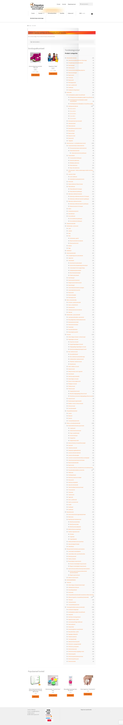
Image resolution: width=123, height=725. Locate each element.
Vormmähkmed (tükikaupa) (76, 221)
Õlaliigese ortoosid (72, 383)
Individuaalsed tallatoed (73, 587)
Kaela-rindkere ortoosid (73, 366)
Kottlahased (71, 374)
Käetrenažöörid (71, 624)
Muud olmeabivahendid (73, 462)
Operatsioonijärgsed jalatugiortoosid (78, 349)
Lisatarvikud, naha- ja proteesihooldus (76, 554)
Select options (35, 74)
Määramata (70, 517)
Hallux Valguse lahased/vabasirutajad (76, 585)
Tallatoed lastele (72, 602)
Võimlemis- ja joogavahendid (74, 644)
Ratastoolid (71, 80)
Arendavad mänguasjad (73, 609)
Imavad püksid (71, 155)
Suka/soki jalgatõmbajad (73, 544)
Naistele (70, 418)
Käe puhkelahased (74, 354)
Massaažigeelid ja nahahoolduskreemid (76, 319)
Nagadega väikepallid (73, 634)
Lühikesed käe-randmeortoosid (77, 359)
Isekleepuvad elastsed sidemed (75, 309)
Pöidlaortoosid (71, 386)
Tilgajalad (70, 140)
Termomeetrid (71, 489)
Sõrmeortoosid (71, 406)
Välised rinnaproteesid (73, 577)
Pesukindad (70, 327)
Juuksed (70, 231)
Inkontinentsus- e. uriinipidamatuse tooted (76, 143)
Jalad (69, 228)
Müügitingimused (72, 4)
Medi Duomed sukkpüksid (75, 526)
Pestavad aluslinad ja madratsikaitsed (78, 148)
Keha (69, 235)
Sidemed (70, 312)
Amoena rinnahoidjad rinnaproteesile (78, 563)
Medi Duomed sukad (74, 524)
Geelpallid (70, 614)
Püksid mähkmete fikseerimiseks (75, 184)
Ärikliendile (69, 92)
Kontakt (64, 4)
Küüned (70, 245)
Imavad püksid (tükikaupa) (75, 158)
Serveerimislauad (73, 435)
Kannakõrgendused (72, 589)
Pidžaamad (70, 472)
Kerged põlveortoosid (74, 391)
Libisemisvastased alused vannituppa (76, 460)
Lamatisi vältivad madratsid (74, 452)
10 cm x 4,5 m (73, 108)
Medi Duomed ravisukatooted (74, 519)
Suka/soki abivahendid (73, 485)
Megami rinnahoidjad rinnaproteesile (78, 566)
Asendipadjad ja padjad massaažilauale (76, 94)
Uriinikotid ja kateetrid (73, 211)
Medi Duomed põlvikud (75, 521)
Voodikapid (70, 507)
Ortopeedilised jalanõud (72, 411)
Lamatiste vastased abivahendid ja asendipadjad (78, 457)
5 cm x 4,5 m (72, 116)
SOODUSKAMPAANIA (71, 580)
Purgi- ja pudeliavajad (74, 433)
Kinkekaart (69, 250)
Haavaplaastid (71, 307)
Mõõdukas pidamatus (74, 163)
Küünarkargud (71, 285)
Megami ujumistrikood (75, 575)
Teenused (40, 13)
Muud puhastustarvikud (73, 322)
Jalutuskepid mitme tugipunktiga (77, 268)
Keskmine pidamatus (74, 160)
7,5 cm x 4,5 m (73, 118)
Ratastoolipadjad (72, 295)
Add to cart (35, 696)
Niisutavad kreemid (74, 243)
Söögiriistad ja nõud (74, 440)
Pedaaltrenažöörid (72, 636)
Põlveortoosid (71, 388)
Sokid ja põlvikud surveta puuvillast (76, 541)
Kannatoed (70, 592)
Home (30, 25)
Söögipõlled (72, 438)
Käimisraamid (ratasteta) (74, 280)
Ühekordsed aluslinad (74, 150)
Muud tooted (71, 75)
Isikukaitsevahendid (71, 223)
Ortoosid (69, 334)
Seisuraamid (71, 480)
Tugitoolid (70, 497)
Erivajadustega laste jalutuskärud (75, 62)
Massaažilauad (71, 130)
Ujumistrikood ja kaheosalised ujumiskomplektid (79, 568)
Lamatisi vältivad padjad (73, 455)
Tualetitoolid (71, 494)
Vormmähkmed (71, 216)
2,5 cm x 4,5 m (73, 113)
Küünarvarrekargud (72, 72)
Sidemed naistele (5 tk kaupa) (76, 206)
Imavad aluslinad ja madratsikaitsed (76, 145)
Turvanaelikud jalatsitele (73, 420)
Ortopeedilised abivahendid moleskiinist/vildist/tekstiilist (81, 594)
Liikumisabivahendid (71, 253)
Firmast (58, 4)
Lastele (70, 413)
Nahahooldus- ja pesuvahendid (73, 314)
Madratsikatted (71, 126)
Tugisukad (72, 536)
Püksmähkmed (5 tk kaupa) (76, 189)
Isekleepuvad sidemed (73, 106)
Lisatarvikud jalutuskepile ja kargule (76, 287)
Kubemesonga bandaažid (73, 376)
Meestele (70, 415)
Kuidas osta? (70, 13)
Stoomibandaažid (72, 408)
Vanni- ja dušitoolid (72, 85)
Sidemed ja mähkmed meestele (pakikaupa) (79, 199)
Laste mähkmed (73, 176)
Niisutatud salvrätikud (73, 324)
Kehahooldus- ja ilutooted (72, 226)
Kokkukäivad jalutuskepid (75, 270)
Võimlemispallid (71, 654)
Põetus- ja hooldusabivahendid (73, 423)
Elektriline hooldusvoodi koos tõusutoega (77, 60)
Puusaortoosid (71, 398)
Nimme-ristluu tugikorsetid (74, 381)
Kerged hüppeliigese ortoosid (76, 344)
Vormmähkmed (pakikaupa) (76, 218)
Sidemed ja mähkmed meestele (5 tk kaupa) (79, 196)
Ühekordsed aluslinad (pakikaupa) (79, 153)
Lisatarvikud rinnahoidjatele (74, 551)
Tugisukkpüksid (73, 539)
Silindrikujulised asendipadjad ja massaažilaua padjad (81, 103)
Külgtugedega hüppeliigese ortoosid (78, 346)
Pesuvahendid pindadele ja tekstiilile (76, 470)
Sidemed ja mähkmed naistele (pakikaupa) (79, 203)
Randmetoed (73, 364)
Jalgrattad (70, 258)
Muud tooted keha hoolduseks (76, 240)
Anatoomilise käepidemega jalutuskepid (79, 265)
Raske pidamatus (73, 165)
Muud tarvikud (71, 133)
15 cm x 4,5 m (73, 111)
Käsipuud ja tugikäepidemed (74, 450)
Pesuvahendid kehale (72, 329)
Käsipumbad (71, 626)
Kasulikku (62, 13)
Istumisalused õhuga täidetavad (75, 622)
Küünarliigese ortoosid (73, 378)
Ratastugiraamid (72, 82)
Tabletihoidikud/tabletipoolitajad (75, 487)
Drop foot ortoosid (74, 342)
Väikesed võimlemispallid (73, 641)
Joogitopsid (72, 428)
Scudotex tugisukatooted (73, 531)
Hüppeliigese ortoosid (73, 339)
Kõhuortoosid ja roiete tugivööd (75, 371)
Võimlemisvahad (72, 661)
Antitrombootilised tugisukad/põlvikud (77, 514)
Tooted (32, 13)
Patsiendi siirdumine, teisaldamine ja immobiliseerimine (80, 467)
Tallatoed (69, 582)
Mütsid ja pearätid (72, 556)
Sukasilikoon (71, 546)
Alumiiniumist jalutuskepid (76, 263)
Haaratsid (70, 445)
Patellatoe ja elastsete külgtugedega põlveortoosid (81, 396)
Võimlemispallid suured (73, 658)
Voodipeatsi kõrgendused (73, 90)
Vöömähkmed (71, 213)
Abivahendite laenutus (71, 58)
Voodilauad (70, 87)
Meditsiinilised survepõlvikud (74, 529)
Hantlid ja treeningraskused (74, 617)
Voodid (69, 504)
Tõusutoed (70, 492)
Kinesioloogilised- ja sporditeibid (75, 629)
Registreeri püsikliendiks (86, 709)
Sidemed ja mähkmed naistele (74, 201)
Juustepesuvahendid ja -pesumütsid (76, 317)
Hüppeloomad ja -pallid (73, 619)
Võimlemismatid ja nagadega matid (76, 651)
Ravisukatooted (70, 512)
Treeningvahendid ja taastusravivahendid (75, 607)
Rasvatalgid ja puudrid (73, 332)
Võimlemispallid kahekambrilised (75, 656)
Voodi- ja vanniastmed (73, 502)
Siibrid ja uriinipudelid (73, 482)
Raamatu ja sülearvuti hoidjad (74, 477)
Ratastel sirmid (71, 135)
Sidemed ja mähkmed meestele (75, 194)
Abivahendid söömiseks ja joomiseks (76, 425)
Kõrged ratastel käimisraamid (74, 282)
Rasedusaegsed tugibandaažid (74, 401)
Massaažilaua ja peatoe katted (74, 128)
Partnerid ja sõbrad (52, 13)
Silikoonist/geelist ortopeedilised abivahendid (78, 597)
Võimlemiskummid (72, 649)
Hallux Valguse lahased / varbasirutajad (76, 337)
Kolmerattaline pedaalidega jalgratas (76, 70)
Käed (69, 233)
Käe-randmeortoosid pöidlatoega (77, 356)
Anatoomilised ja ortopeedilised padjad (76, 443)
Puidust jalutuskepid (74, 275)
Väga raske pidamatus (74, 167)
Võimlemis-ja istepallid (73, 646)
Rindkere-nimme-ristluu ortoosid (75, 403)
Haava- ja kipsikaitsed (73, 305)
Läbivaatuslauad (71, 123)
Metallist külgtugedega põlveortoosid (78, 393)
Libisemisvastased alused (75, 430)
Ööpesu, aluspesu (72, 558)
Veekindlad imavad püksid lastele (77, 179)
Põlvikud (72, 534)
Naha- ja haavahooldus (72, 300)
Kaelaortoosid (71, 369)
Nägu (69, 248)
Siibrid (69, 208)
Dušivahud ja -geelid (74, 238)
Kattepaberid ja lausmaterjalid (75, 121)
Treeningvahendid (72, 639)
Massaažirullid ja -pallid (73, 631)
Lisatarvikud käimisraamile (74, 290)
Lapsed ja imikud (71, 174)
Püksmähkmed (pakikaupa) (76, 191)
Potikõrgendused (72, 475)
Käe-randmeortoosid (73, 351)
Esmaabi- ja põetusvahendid (74, 302)
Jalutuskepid (71, 260)
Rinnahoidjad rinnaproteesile (74, 561)
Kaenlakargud (71, 65)
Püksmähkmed (71, 186)
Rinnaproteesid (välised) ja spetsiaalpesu (76, 549)
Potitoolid (70, 77)
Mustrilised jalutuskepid (75, 272)
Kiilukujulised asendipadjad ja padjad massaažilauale (81, 97)
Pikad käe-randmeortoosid (76, 361)
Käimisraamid (71, 67)
